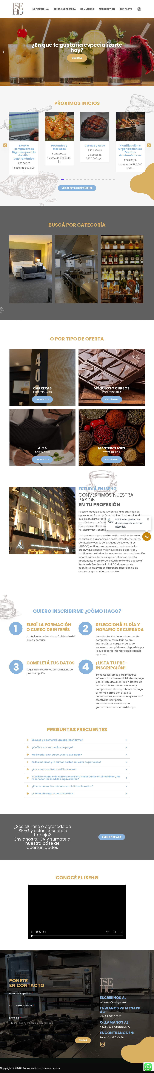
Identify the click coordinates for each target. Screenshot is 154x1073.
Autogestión (107, 9)
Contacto (125, 9)
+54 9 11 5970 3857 (111, 1013)
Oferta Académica (64, 9)
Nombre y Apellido (20, 990)
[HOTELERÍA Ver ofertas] (30, 266)
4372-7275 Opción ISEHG (115, 1023)
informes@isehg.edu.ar (113, 999)
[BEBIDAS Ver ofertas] (122, 266)
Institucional (40, 9)
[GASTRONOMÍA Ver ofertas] (76, 266)
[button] (3, 52)
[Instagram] (139, 9)
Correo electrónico (20, 1002)
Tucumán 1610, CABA (112, 1034)
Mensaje (14, 1014)
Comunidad (87, 9)
